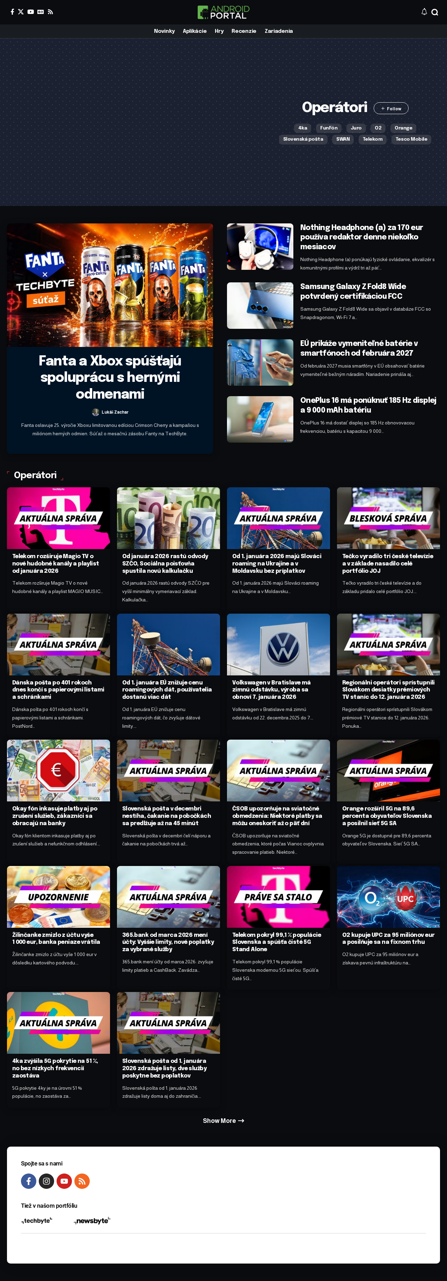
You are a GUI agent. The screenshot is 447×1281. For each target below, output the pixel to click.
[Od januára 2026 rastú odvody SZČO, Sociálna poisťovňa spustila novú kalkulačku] (168, 518)
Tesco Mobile (411, 139)
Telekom (373, 139)
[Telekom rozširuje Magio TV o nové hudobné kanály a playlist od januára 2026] (58, 518)
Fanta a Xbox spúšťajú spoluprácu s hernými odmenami (110, 378)
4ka (302, 128)
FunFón (328, 128)
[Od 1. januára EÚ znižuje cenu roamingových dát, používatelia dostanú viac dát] (168, 644)
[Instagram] (46, 1181)
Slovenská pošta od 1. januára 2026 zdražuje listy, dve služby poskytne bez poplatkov (164, 1068)
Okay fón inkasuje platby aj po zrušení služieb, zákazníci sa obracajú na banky (54, 816)
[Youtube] (64, 1181)
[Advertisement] (138, 122)
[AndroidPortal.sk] (223, 12)
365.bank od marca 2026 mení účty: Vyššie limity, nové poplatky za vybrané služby (168, 942)
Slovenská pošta (303, 139)
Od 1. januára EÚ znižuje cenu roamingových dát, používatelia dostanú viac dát (167, 690)
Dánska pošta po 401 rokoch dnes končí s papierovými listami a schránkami (58, 690)
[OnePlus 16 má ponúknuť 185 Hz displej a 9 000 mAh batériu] (260, 419)
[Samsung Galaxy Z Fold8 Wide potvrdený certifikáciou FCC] (260, 305)
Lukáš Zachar (115, 412)
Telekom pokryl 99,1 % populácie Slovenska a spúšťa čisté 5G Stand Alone (276, 942)
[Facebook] (12, 12)
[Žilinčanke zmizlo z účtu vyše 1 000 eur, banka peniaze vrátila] (58, 897)
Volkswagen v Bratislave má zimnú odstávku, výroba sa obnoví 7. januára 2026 (271, 690)
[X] (20, 12)
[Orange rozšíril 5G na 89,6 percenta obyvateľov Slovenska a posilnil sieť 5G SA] (388, 770)
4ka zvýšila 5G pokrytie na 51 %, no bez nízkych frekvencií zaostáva (55, 1068)
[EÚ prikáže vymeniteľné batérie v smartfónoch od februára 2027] (260, 362)
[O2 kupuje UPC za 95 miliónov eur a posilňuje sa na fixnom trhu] (388, 897)
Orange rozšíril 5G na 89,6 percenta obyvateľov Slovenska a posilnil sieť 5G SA (387, 816)
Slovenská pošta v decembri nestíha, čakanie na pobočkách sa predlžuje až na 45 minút (166, 816)
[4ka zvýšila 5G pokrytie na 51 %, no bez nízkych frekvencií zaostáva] (58, 1023)
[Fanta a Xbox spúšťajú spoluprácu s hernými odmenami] (110, 285)
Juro (356, 128)
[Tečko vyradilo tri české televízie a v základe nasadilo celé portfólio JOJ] (388, 518)
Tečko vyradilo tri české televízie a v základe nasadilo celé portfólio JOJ (387, 564)
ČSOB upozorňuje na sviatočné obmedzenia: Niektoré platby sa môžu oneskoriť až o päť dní (277, 816)
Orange (403, 128)
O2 (378, 128)
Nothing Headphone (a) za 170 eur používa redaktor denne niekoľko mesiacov (361, 237)
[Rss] (50, 12)
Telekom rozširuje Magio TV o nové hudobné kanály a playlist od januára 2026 (55, 564)
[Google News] (41, 12)
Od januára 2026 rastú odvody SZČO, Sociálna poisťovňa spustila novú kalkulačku (165, 564)
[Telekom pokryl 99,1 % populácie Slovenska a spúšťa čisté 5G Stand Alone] (278, 897)
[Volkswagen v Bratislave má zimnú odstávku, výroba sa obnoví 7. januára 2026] (278, 644)
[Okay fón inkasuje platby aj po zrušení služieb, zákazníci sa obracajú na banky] (58, 770)
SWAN (343, 139)
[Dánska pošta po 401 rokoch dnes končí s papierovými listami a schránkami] (58, 644)
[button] (434, 12)
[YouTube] (30, 12)
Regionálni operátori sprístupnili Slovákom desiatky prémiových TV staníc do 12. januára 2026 (388, 690)
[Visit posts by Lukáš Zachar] (96, 412)
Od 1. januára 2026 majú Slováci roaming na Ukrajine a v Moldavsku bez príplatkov (276, 564)
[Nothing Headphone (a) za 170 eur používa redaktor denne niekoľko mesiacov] (260, 246)
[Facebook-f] (28, 1181)
